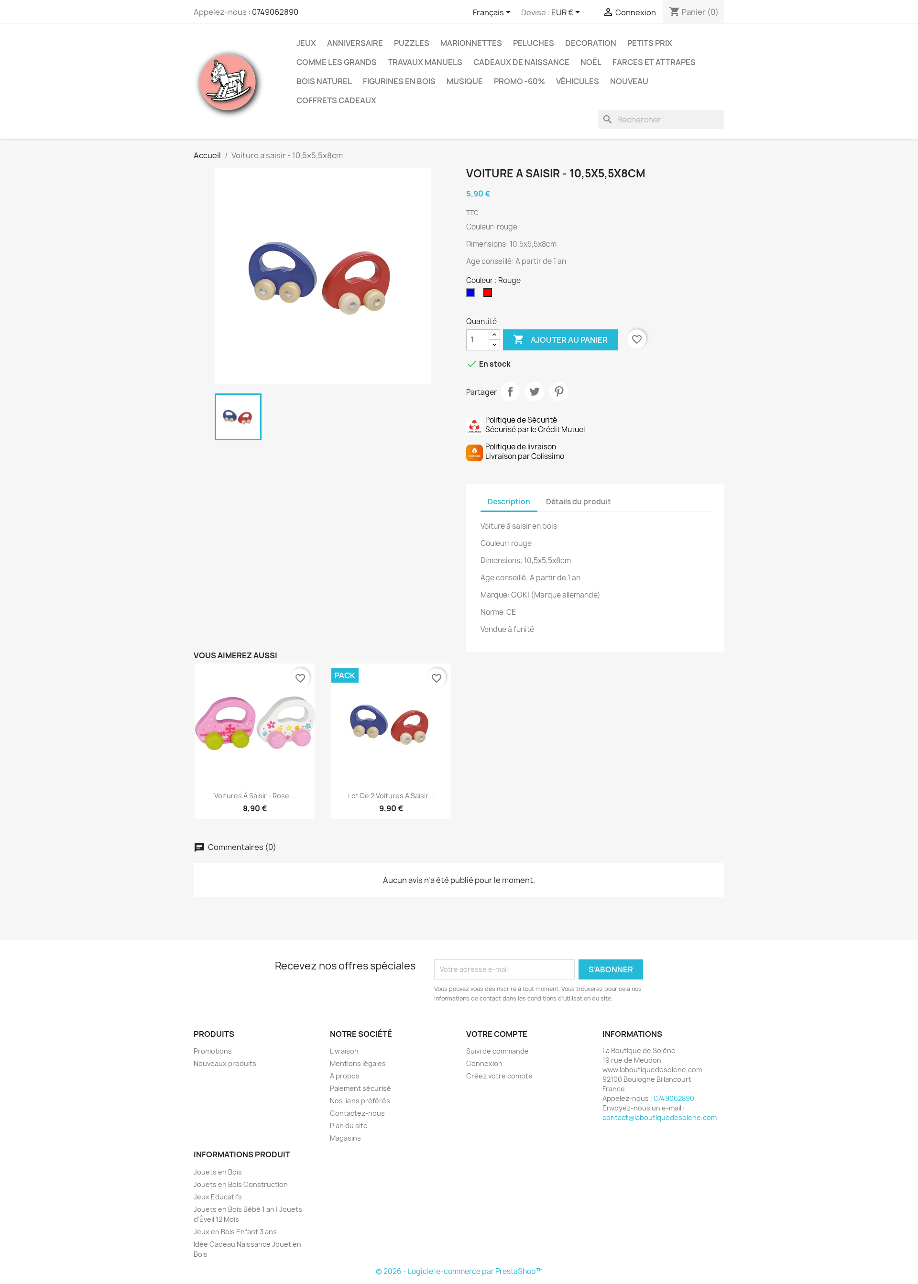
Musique (465, 81)
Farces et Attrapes (654, 62)
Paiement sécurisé (360, 1088)
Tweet (534, 391)
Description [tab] (509, 502)
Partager (510, 391)
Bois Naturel (324, 81)
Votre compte (496, 1034)
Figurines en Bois (399, 81)
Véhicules (577, 81)
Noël (590, 62)
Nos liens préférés (360, 1100)
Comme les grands (336, 62)
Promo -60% (519, 81)
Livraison (344, 1050)
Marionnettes (471, 43)
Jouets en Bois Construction (241, 1184)
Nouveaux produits (225, 1063)
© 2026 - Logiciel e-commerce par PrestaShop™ (459, 1271)
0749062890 (275, 12)
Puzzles (411, 43)
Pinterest (558, 391)
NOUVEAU (629, 81)
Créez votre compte (499, 1075)
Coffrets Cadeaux (336, 100)
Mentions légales (358, 1063)
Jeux (306, 43)
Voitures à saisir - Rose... (254, 795)
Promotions (213, 1050)
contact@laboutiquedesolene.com (659, 1117)
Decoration (590, 43)
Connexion (484, 1063)
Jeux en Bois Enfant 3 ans (235, 1231)
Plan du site (349, 1125)
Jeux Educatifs (218, 1196)
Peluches (533, 43)
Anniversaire (355, 43)
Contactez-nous (357, 1113)
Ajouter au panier (560, 339)
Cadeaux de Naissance (521, 62)
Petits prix (649, 43)
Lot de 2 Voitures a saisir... (391, 795)
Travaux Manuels (425, 62)
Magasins (345, 1138)
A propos (345, 1075)
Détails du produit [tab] (578, 502)
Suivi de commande (497, 1050)
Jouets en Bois (218, 1171)
